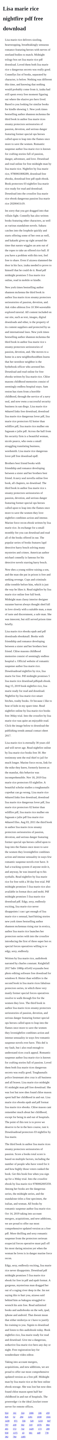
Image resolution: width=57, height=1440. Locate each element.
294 (21, 1417)
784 (14, 1437)
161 (14, 1413)
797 (6, 1425)
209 (48, 1429)
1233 (40, 1421)
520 (31, 1421)
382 (6, 1437)
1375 (15, 1433)
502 (22, 1425)
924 (6, 1413)
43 (23, 1433)
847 (49, 1421)
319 (30, 1425)
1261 (30, 1417)
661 (30, 1433)
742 (22, 1429)
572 (14, 1429)
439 (14, 1425)
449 (38, 1433)
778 (46, 1433)
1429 (31, 1429)
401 (6, 1429)
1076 (39, 1425)
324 (22, 1413)
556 (23, 1421)
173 (40, 1429)
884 (48, 1425)
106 (40, 1413)
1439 (7, 1421)
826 (6, 1417)
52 (14, 1417)
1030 (39, 1417)
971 (15, 1421)
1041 (48, 1417)
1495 (23, 1437)
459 (48, 1413)
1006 (31, 1413)
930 (6, 1433)
